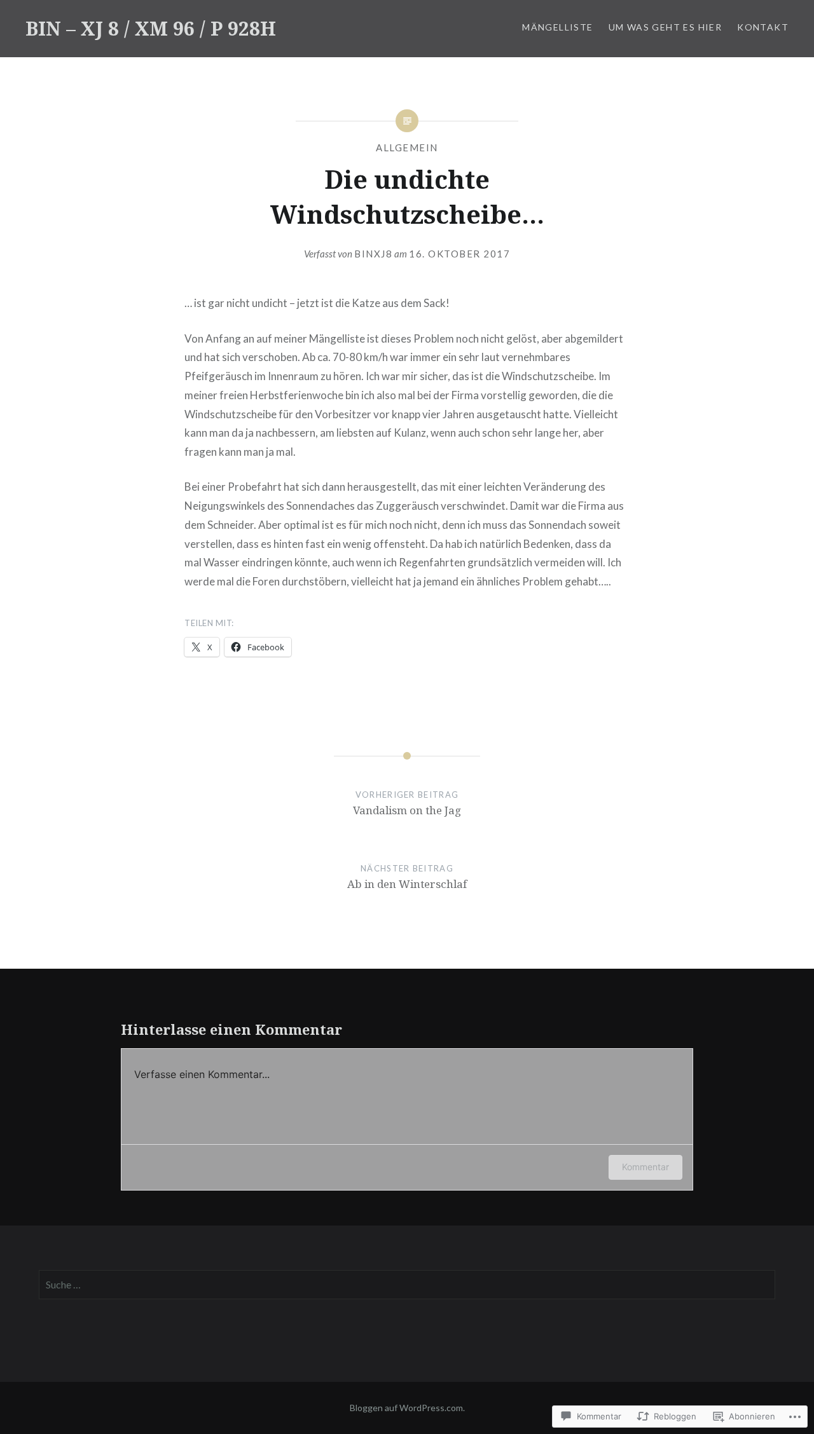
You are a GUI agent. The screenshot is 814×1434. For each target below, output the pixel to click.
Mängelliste (557, 27)
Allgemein (407, 147)
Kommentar (645, 1166)
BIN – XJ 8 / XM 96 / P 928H (150, 28)
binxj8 (373, 253)
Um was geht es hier (665, 27)
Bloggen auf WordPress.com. (407, 1407)
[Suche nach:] (407, 1284)
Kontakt (763, 27)
